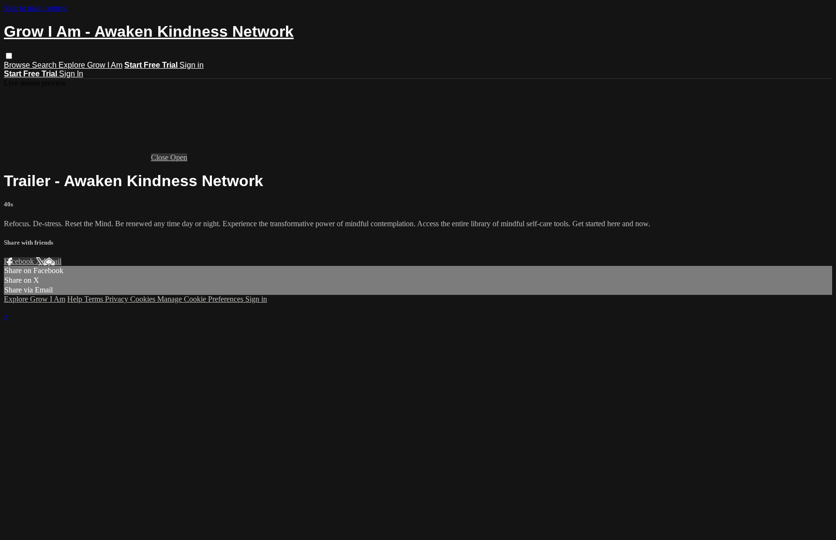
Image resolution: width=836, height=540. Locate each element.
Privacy (117, 299)
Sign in (191, 65)
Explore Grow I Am (90, 65)
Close (160, 157)
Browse (18, 65)
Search (45, 65)
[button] (9, 56)
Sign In (71, 74)
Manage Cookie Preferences (201, 299)
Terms (94, 299)
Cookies (143, 299)
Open (178, 157)
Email (52, 261)
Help (75, 299)
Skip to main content (35, 8)
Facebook (20, 261)
